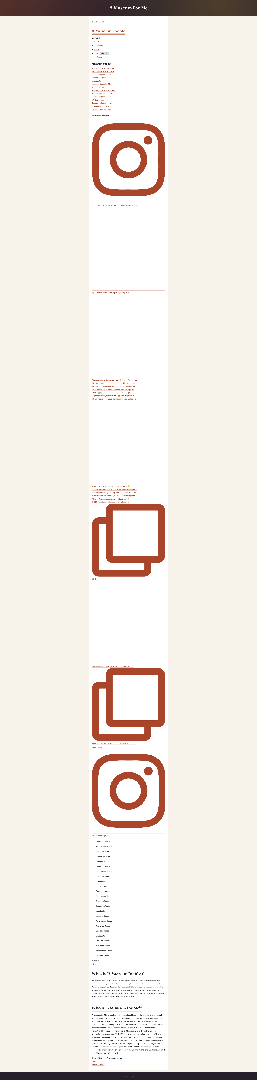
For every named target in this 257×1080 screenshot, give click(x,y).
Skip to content (98, 21)
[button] (104, 68)
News (96, 42)
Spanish (95, 1064)
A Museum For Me (108, 30)
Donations (98, 46)
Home (96, 49)
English (94, 1061)
